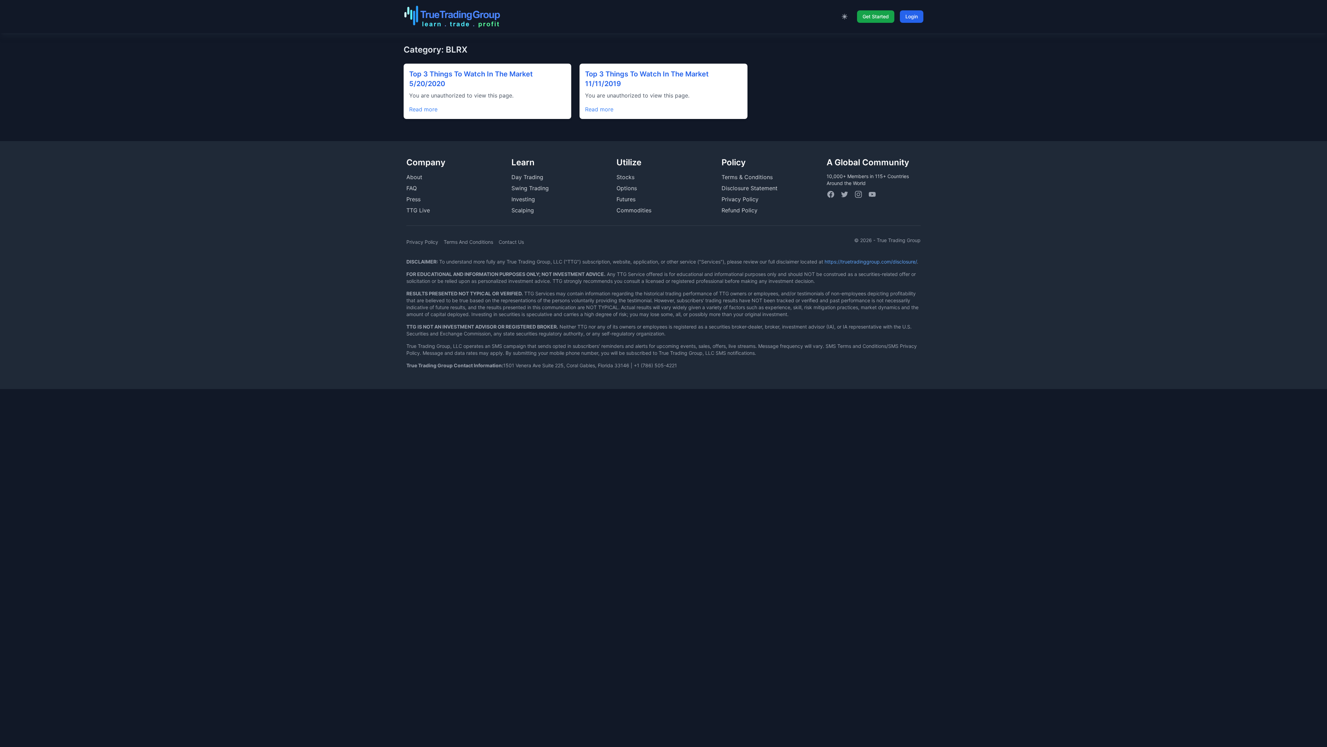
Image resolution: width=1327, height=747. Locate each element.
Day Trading (527, 177)
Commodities (634, 210)
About (414, 177)
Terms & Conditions (747, 177)
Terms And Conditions (468, 242)
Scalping (522, 210)
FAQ (411, 188)
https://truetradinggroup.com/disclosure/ (871, 262)
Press (413, 199)
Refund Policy (739, 210)
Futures (626, 199)
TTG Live (418, 210)
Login (911, 16)
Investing (523, 199)
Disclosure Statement (750, 188)
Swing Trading (530, 188)
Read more (423, 109)
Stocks (625, 177)
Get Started (876, 16)
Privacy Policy (740, 199)
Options (627, 188)
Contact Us (511, 242)
